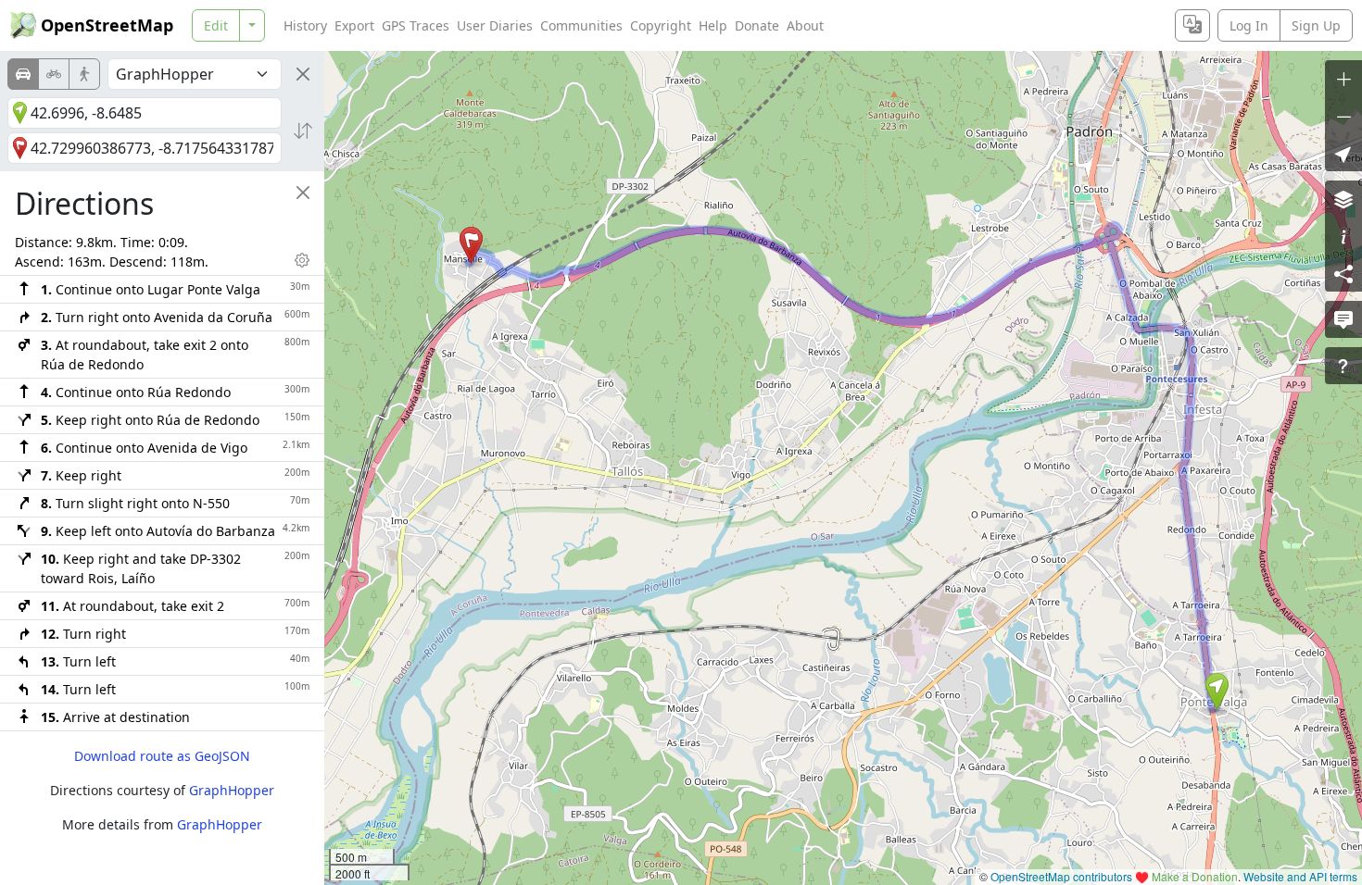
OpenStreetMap (107, 25)
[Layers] (1343, 199)
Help (713, 25)
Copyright (660, 25)
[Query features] (1343, 365)
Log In (1249, 25)
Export (354, 25)
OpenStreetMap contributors (1061, 876)
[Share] (1343, 273)
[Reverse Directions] (303, 130)
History (305, 25)
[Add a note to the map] (1343, 319)
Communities (581, 25)
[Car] (23, 74)
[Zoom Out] (1343, 115)
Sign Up (1316, 25)
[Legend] (1343, 236)
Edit (216, 25)
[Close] (303, 74)
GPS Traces (415, 25)
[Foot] (84, 74)
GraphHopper (231, 790)
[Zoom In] (1343, 78)
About (805, 25)
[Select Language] (1192, 25)
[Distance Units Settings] (302, 260)
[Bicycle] (53, 74)
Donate (757, 25)
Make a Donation (1195, 876)
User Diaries (495, 25)
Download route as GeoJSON (162, 756)
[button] (1217, 691)
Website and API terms (1300, 876)
